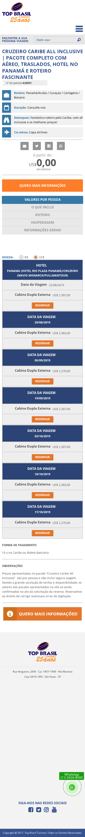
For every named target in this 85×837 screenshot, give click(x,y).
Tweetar (37, 146)
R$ (26, 257)
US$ (41, 257)
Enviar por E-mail (24, 146)
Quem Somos (70, 18)
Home (76, 9)
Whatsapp (61, 146)
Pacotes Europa (69, 27)
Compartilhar (49, 146)
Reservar (42, 305)
